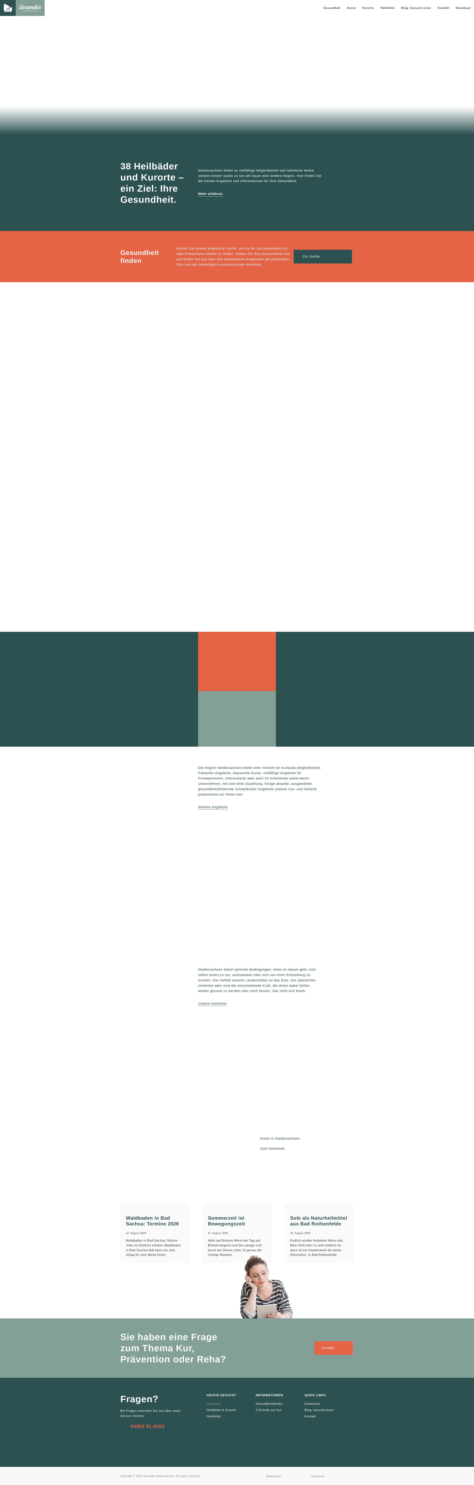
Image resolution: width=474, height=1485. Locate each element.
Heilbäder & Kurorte (221, 1410)
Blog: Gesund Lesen (416, 7)
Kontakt (443, 7)
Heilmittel (214, 1416)
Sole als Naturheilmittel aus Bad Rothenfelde (318, 1221)
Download (463, 7)
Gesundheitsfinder (269, 1403)
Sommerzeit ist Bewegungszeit (226, 1221)
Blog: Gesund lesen (319, 1410)
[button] (123, 890)
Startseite (214, 1403)
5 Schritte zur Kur (269, 1410)
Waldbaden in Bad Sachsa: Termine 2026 (152, 1221)
